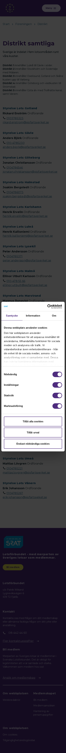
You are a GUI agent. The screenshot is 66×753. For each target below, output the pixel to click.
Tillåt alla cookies (33, 421)
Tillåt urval (33, 432)
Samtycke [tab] (12, 315)
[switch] (57, 385)
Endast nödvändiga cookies (33, 443)
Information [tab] (33, 315)
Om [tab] (54, 315)
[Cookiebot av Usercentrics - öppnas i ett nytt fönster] (47, 306)
